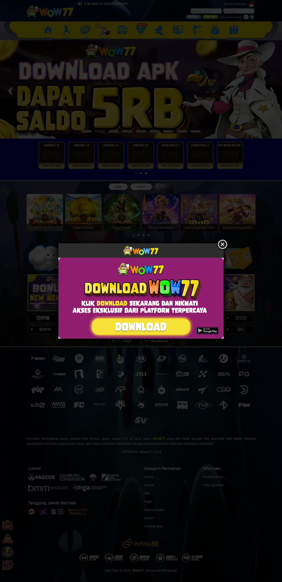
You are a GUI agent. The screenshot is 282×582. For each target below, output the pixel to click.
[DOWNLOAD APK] (141, 298)
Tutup (222, 244)
